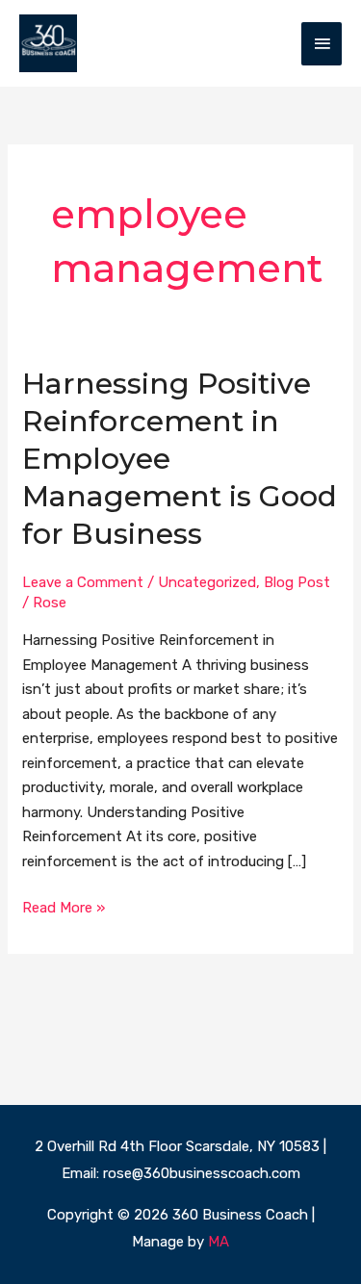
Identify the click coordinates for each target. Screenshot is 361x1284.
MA (218, 1241)
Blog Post (297, 582)
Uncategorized (207, 582)
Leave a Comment (82, 582)
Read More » (63, 906)
